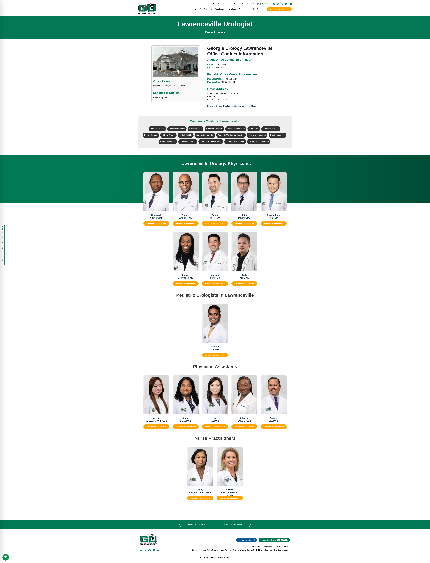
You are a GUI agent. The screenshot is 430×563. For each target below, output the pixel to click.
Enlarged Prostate (214, 129)
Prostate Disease (168, 141)
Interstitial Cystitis (271, 129)
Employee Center (281, 547)
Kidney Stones (168, 135)
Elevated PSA (195, 129)
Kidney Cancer (150, 135)
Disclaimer (256, 547)
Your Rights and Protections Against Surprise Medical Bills (241, 550)
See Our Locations (233, 525)
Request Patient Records (209, 550)
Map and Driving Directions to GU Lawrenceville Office (231, 106)
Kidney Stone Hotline (274, 540)
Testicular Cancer (188, 141)
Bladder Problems (177, 129)
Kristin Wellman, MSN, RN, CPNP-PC (230, 493)
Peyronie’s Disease (257, 135)
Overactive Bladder (204, 135)
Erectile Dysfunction (236, 129)
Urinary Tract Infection (259, 141)
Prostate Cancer (277, 135)
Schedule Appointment (246, 540)
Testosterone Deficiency (210, 141)
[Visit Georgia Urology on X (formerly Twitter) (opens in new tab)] (277, 4)
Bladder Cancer (157, 129)
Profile (162, 208)
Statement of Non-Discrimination (276, 550)
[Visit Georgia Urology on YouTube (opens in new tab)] (289, 4)
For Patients (258, 9)
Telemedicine (244, 9)
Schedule (149, 208)
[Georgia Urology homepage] (147, 8)
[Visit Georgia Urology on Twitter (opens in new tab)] (145, 550)
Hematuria (253, 129)
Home (194, 9)
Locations (232, 9)
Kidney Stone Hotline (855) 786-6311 (254, 4)
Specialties (219, 9)
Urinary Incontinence (235, 141)
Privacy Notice (267, 547)
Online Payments (219, 4)
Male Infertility (185, 135)
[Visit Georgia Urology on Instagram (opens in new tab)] (281, 4)
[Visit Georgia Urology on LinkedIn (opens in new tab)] (285, 4)
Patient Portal (233, 4)
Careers (195, 550)
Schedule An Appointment (279, 9)
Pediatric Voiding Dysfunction (231, 135)
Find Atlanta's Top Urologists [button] (2, 245)
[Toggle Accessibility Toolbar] (5, 557)
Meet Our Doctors (196, 525)
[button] (176, 539)
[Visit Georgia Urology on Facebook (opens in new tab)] (272, 4)
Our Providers (206, 9)
